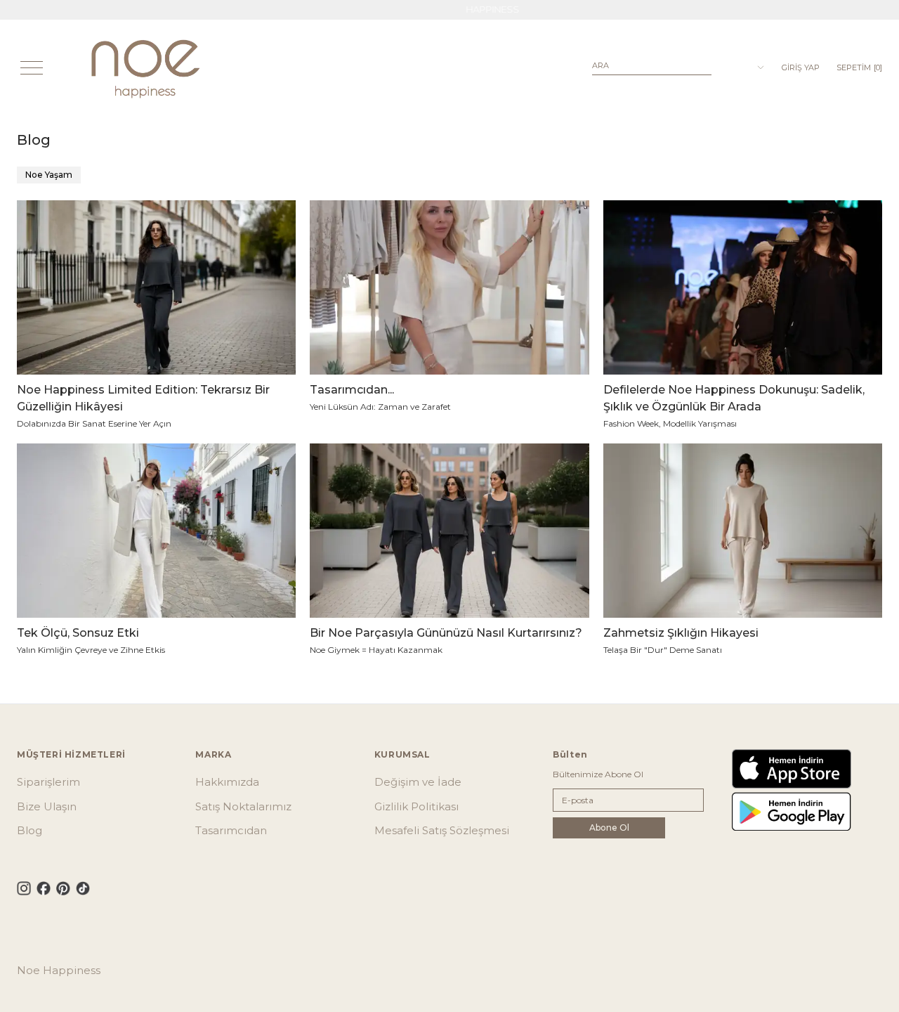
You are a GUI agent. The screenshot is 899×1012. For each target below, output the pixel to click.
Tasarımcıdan (231, 830)
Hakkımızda (227, 782)
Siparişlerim (48, 782)
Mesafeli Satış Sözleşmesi (441, 830)
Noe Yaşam (48, 174)
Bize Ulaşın (47, 806)
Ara (600, 65)
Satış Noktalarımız (243, 806)
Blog (29, 830)
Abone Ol (609, 827)
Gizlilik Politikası (416, 806)
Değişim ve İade (417, 782)
